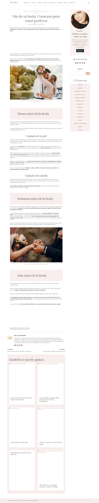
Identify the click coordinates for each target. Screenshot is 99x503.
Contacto (72, 2)
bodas (12, 328)
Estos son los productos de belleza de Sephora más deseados (21, 399)
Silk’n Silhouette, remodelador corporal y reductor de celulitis (48, 486)
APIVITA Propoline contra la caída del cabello (50, 443)
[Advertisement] (36, 43)
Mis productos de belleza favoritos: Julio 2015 (21, 453)
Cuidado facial (80, 100)
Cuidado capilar (80, 94)
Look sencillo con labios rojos (19, 442)
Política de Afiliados (47, 500)
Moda (39, 2)
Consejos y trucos (62, 2)
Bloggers (80, 88)
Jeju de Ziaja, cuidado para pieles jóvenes (54, 350)
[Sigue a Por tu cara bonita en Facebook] (15, 345)
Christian (33, 101)
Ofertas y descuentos (49, 2)
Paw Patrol (39, 101)
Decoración (80, 104)
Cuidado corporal (80, 97)
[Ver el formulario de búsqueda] (88, 2)
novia (16, 328)
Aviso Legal (71, 500)
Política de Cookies (61, 500)
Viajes (80, 129)
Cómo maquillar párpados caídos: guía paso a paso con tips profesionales (49, 399)
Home (25, 11)
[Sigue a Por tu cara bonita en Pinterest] (22, 345)
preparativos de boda (24, 328)
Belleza (36, 13)
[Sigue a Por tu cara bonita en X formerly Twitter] (17, 345)
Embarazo (80, 107)
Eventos (80, 110)
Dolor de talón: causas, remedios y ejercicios (19, 350)
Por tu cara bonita (33, 24)
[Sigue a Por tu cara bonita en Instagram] (19, 345)
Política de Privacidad (83, 500)
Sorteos (80, 126)
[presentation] (22, 379)
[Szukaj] (88, 73)
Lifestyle (80, 113)
